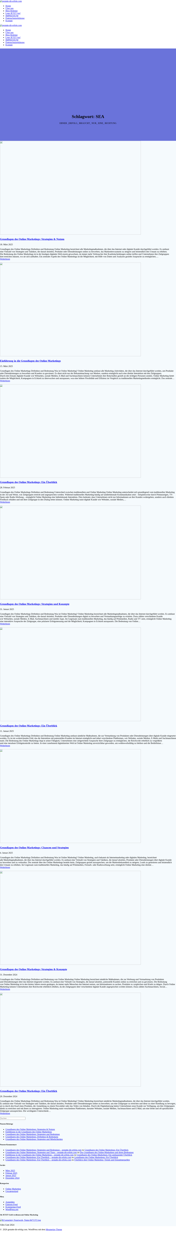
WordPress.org (12, 1209)
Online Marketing (13, 1189)
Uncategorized (12, 1191)
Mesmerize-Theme (54, 1229)
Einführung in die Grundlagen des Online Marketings (30, 360)
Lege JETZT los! (13, 13)
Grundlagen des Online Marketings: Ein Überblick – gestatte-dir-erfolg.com (38, 1157)
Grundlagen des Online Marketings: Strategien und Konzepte (34, 604)
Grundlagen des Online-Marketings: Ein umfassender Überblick (104, 1155)
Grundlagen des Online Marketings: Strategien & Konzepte (33, 969)
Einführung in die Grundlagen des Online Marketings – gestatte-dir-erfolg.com (40, 1155)
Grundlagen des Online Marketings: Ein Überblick (28, 482)
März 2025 (10, 1170)
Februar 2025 (11, 1173)
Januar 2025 (11, 1175)
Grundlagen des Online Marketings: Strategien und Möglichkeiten (34, 1139)
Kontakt (9, 21)
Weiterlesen (5, 259)
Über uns (9, 8)
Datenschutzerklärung (15, 18)
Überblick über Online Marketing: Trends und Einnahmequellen (102, 1160)
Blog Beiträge (12, 11)
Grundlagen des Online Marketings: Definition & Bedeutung (32, 1137)
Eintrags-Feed (12, 1204)
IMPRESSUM (12, 16)
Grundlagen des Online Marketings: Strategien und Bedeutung (33, 1134)
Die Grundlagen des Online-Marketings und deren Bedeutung (107, 1152)
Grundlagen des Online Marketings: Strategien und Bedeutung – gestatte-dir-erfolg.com (43, 1150)
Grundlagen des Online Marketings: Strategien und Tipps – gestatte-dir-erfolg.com (41, 1152)
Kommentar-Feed (13, 1207)
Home (8, 6)
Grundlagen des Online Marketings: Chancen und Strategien (34, 847)
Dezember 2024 (12, 1178)
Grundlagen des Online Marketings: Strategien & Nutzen (32, 239)
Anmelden (10, 1202)
